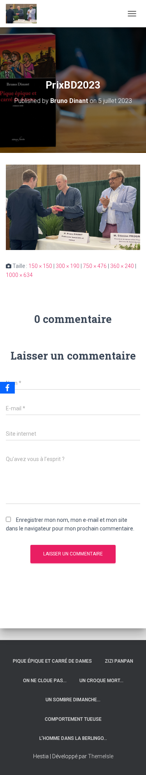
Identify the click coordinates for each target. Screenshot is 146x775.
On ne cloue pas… (45, 680)
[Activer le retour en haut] (131, 759)
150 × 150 (40, 266)
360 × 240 (122, 266)
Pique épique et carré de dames (52, 661)
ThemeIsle (100, 756)
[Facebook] (7, 388)
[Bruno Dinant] (24, 13)
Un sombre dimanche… (73, 699)
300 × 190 (67, 266)
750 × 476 (95, 266)
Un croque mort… (101, 680)
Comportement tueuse (73, 719)
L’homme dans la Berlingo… (73, 738)
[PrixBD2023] (73, 207)
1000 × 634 (19, 275)
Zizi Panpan (119, 661)
